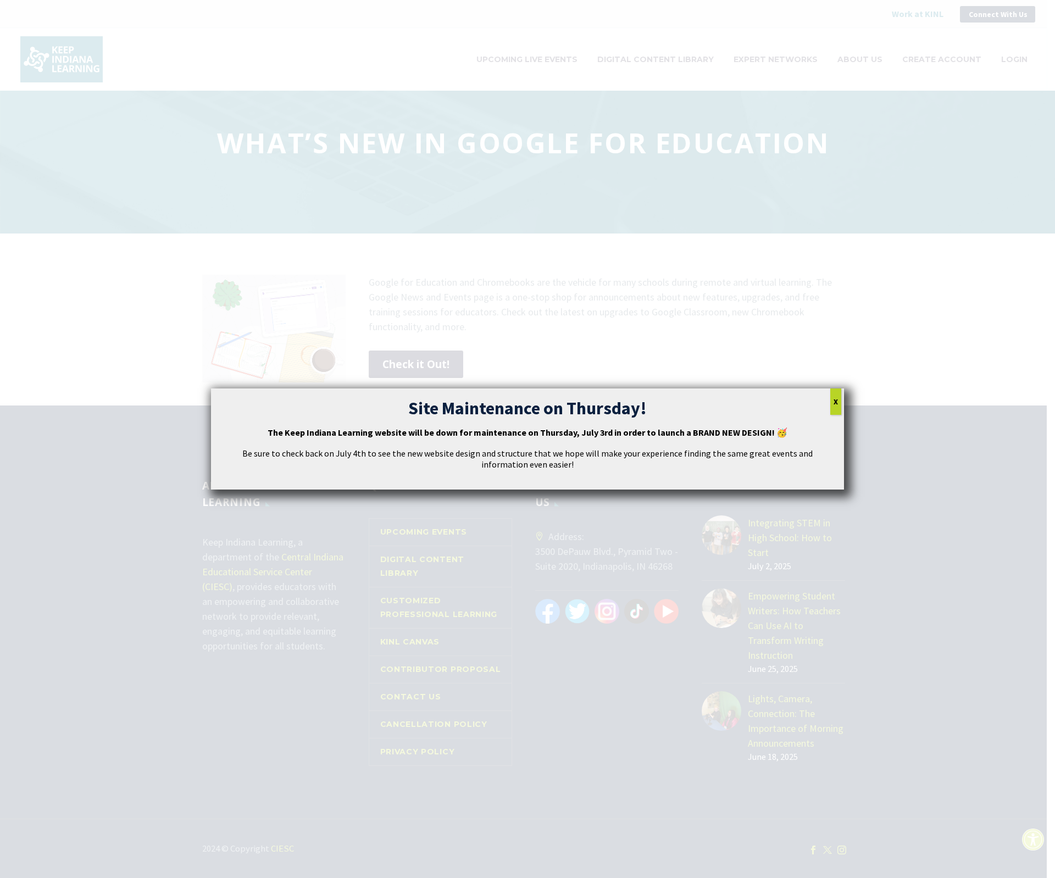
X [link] (836, 402)
